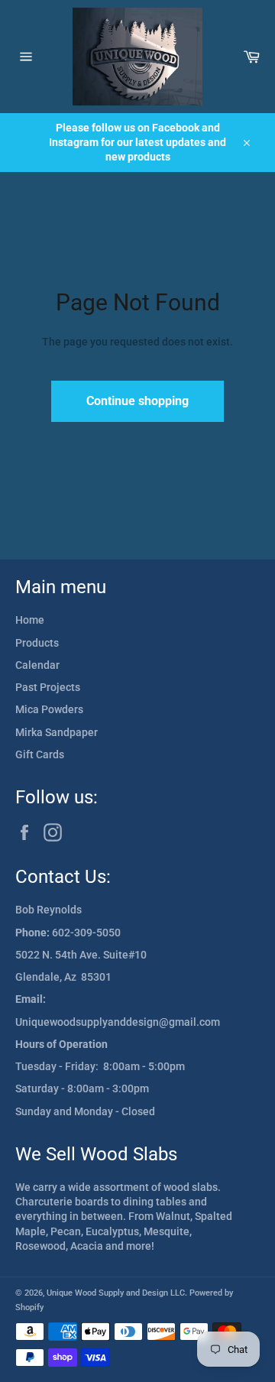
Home (29, 620)
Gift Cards (39, 754)
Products (37, 643)
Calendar (37, 665)
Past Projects (47, 687)
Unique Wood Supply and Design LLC (116, 1293)
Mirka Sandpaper (56, 732)
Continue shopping (137, 401)
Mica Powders (49, 709)
